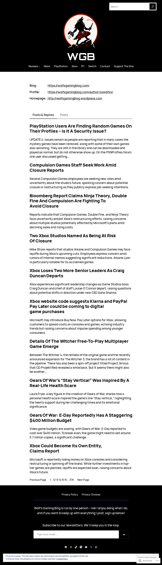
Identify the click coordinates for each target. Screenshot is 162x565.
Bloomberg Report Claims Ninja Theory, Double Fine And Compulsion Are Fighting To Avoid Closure (78, 201)
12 (54, 480)
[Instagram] (71, 547)
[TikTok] (76, 547)
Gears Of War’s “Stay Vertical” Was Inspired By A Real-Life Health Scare (79, 383)
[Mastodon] (81, 547)
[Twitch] (96, 547)
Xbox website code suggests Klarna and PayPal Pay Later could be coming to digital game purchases (78, 306)
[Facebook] (66, 547)
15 (63, 480)
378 (71, 480)
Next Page (83, 480)
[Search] (153, 6)
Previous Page (38, 480)
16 (65, 480)
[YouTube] (86, 547)
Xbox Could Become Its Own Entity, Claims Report (66, 448)
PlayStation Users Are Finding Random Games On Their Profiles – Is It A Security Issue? (81, 128)
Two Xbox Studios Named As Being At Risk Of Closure (73, 238)
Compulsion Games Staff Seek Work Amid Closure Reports (73, 167)
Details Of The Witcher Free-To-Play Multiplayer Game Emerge (79, 344)
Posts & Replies (43, 115)
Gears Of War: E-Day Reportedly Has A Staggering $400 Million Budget (81, 418)
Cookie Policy (62, 559)
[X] (91, 547)
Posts (64, 115)
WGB (81, 56)
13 (57, 480)
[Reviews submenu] (39, 66)
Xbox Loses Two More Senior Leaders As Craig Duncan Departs (77, 273)
